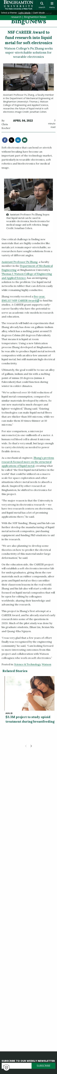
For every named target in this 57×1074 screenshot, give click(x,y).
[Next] (31, 746)
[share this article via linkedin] (18, 140)
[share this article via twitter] (11, 140)
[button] (6, 1067)
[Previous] (25, 746)
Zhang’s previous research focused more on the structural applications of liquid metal (28, 461)
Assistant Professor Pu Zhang (20, 261)
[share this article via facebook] (5, 140)
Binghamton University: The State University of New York (18, 5)
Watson (46, 664)
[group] (28, 205)
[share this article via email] (24, 140)
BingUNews (28, 21)
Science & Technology (27, 664)
